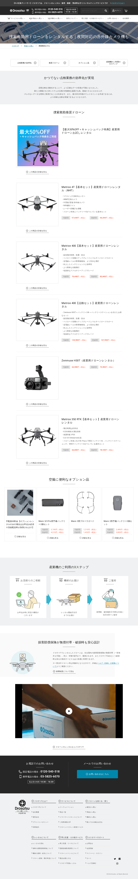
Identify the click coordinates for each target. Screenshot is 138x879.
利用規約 (36, 827)
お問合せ (90, 843)
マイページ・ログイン (94, 853)
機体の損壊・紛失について (42, 853)
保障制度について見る (65, 671)
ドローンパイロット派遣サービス (71, 827)
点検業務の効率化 (24, 63)
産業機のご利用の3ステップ (113, 63)
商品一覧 (63, 812)
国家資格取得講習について (69, 848)
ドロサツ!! (15, 46)
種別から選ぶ (91, 807)
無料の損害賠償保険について (43, 848)
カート (89, 858)
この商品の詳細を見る (38, 172)
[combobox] (95, 10)
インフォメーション (67, 807)
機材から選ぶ (91, 817)
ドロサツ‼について (39, 807)
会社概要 (36, 812)
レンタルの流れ (38, 843)
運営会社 (36, 817)
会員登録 (90, 848)
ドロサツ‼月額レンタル (68, 863)
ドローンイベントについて (69, 853)
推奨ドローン (54, 63)
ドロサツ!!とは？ (118, 3)
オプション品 (83, 63)
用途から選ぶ (29, 46)
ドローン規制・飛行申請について (44, 858)
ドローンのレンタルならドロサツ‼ (70, 747)
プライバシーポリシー (41, 822)
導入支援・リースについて (69, 843)
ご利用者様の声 (65, 822)
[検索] (106, 10)
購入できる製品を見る (94, 822)
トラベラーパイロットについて (71, 817)
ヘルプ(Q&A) (91, 863)
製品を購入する (65, 858)
